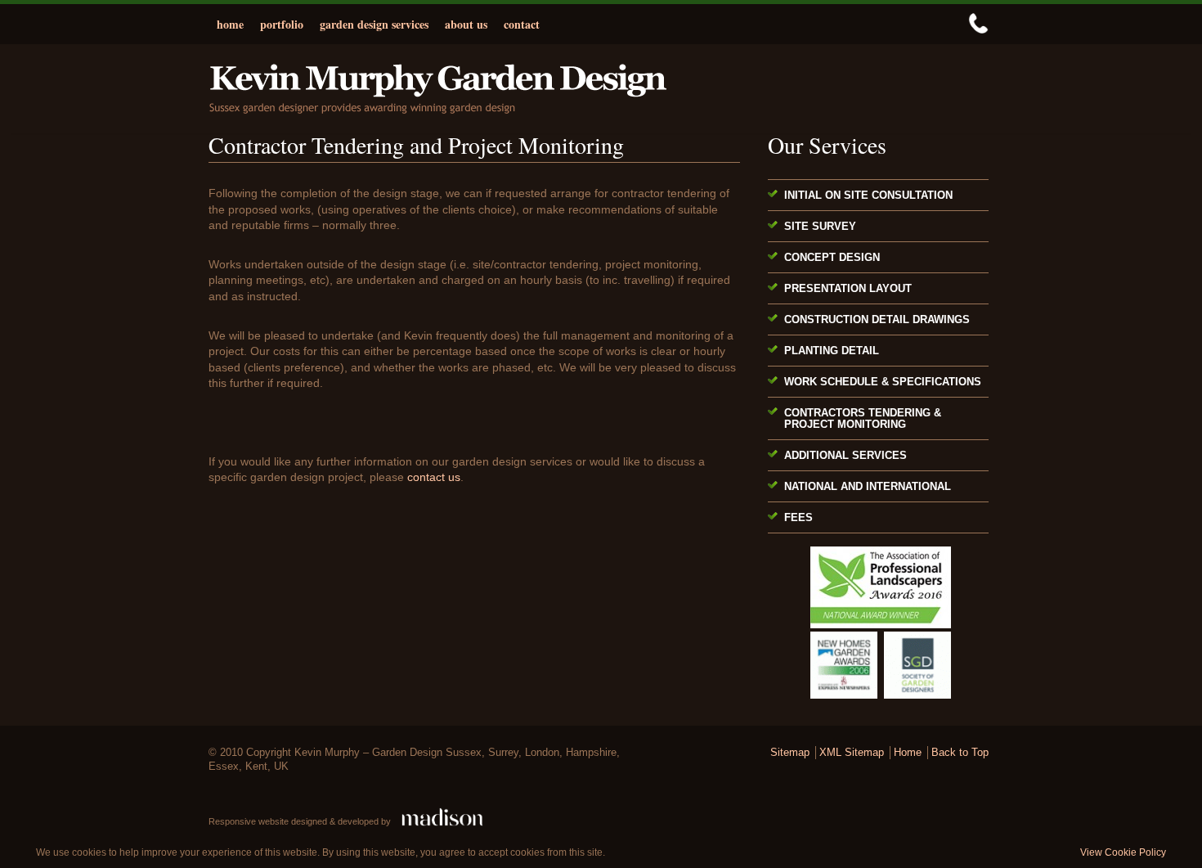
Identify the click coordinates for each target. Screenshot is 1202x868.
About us (466, 24)
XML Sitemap (851, 752)
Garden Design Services (374, 24)
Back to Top (960, 752)
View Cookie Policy (1123, 852)
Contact (522, 24)
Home (230, 24)
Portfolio (281, 24)
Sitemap (790, 752)
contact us (433, 476)
